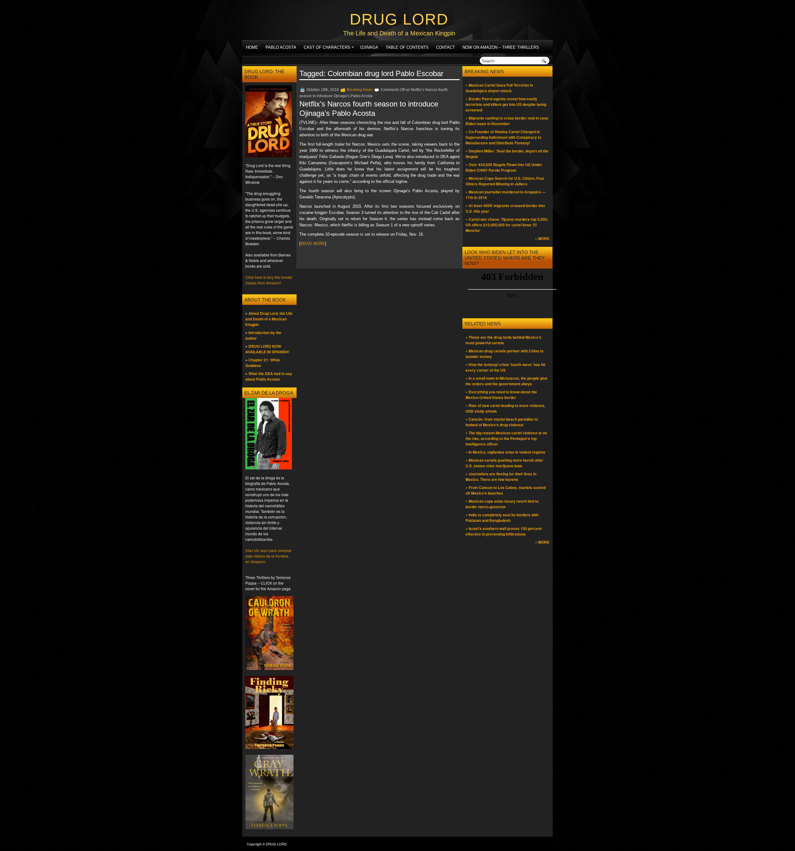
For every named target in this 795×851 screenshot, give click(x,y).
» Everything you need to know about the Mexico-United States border (501, 394)
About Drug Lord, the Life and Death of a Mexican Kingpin (269, 318)
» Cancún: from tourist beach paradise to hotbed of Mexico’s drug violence (502, 422)
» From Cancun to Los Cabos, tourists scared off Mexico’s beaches (506, 490)
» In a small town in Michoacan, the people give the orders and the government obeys (506, 381)
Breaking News (360, 90)
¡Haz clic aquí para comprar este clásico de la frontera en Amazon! (268, 556)
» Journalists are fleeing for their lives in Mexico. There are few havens (501, 476)
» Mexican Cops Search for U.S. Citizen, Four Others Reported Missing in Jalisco (505, 181)
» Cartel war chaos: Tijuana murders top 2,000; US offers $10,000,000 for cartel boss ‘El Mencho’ (507, 224)
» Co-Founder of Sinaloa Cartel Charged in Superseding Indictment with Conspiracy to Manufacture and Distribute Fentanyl (503, 137)
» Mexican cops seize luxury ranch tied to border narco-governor (502, 503)
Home (252, 47)
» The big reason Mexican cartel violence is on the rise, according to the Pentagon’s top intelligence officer (506, 438)
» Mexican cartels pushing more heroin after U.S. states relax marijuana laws (504, 463)
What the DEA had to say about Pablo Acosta (268, 376)
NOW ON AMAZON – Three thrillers (500, 47)
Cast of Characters (329, 47)
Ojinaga (369, 47)
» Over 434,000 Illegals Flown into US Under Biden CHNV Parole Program (504, 167)
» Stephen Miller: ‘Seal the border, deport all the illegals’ (507, 153)
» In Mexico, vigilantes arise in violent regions (505, 452)
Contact (445, 47)
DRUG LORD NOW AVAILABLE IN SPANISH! (267, 349)
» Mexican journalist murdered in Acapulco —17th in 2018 (506, 194)
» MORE (542, 238)
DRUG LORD (399, 19)
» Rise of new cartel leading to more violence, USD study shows (505, 408)
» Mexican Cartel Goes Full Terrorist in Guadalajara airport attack (499, 87)
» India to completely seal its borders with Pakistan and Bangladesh (502, 517)
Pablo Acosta (281, 47)
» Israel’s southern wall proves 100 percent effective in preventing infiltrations (504, 531)
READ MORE (313, 243)
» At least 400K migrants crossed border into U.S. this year (505, 208)
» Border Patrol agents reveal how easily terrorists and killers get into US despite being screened (506, 104)
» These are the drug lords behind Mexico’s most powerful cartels (503, 340)
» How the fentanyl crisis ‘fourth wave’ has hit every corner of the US (505, 367)
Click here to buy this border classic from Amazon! (269, 279)
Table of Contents (407, 47)
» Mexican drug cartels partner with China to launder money (504, 353)
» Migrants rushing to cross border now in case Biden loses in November (507, 120)
